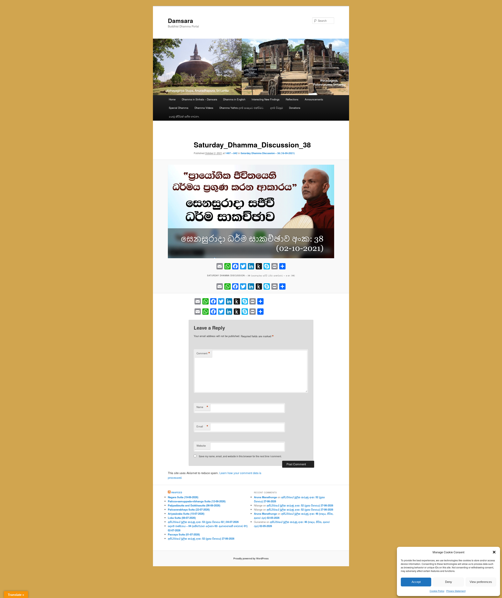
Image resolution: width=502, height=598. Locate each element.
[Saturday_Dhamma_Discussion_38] (251, 211)
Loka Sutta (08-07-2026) (182, 518)
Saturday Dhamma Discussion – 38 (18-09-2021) (268, 153)
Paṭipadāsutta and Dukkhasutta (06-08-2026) (194, 505)
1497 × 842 (231, 153)
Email (202, 426)
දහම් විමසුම (276, 108)
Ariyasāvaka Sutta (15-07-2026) (186, 513)
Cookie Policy (437, 591)
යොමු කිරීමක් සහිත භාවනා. (184, 116)
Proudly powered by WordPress (251, 558)
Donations (294, 108)
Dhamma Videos (204, 108)
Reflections (292, 99)
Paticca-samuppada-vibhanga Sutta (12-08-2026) (197, 501)
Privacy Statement (456, 591)
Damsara (180, 20)
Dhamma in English (234, 99)
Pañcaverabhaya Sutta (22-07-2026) (189, 509)
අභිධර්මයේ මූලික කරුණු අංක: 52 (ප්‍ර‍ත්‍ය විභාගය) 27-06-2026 (201, 538)
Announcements (314, 99)
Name (202, 407)
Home (172, 99)
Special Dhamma (178, 108)
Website (201, 445)
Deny (448, 581)
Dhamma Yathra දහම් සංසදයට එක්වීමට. (241, 108)
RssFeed (176, 492)
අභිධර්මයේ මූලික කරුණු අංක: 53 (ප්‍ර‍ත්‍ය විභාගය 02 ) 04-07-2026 (203, 522)
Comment (203, 353)
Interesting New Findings (266, 99)
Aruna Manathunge (265, 497)
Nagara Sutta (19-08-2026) (183, 497)
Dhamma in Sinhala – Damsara (199, 99)
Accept (416, 581)
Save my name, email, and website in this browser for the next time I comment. (240, 456)
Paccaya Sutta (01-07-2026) (184, 534)
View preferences (481, 581)
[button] (494, 552)
